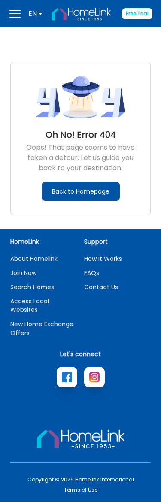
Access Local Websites (29, 305)
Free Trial (137, 13)
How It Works (103, 258)
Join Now (23, 273)
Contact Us (101, 287)
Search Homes (32, 287)
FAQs (91, 273)
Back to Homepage (80, 191)
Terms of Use (80, 490)
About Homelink (34, 258)
